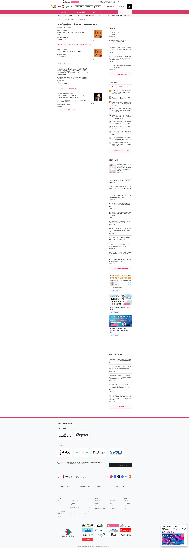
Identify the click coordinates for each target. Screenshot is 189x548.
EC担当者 (84, 1)
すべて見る (121, 406)
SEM (71, 516)
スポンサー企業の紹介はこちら (120, 465)
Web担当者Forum (64, 6)
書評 (111, 503)
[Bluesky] (122, 476)
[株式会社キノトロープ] (81, 452)
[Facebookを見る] (115, 476)
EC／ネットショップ (74, 513)
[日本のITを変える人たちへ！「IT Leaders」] (100, 531)
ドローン (105, 2)
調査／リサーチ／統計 (117, 15)
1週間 (120, 86)
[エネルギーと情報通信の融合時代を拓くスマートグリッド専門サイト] (113, 531)
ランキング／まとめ (100, 511)
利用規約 (116, 484)
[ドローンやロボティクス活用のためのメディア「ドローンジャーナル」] (113, 535)
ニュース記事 (127, 503)
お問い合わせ (99, 484)
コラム (97, 505)
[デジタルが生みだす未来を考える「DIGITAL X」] (100, 535)
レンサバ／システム (86, 511)
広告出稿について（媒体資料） (85, 484)
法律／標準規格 (61, 511)
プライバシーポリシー (65, 486)
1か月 (128, 86)
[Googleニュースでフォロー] (126, 476)
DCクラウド (113, 1)
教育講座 (109, 2)
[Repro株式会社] (81, 435)
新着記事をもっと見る (122, 74)
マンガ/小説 (112, 505)
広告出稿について (120, 6)
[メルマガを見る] (111, 476)
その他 (84, 516)
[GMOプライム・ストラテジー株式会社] (116, 452)
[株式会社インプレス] (68, 533)
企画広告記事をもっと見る (121, 268)
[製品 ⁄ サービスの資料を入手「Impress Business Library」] (87, 535)
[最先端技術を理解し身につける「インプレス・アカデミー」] (125, 535)
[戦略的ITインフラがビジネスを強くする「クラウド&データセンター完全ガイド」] (87, 526)
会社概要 (99, 486)
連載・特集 (97, 6)
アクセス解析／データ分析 (88, 15)
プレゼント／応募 (128, 505)
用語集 (65, 19)
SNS (79, 15)
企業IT (101, 1)
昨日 (113, 86)
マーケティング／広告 (67, 15)
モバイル (84, 513)
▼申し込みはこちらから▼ (168, 532)
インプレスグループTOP (119, 486)
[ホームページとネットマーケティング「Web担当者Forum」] (113, 526)
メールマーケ (60, 516)
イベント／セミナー (113, 508)
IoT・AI (108, 1)
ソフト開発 (105, 1)
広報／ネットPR (61, 513)
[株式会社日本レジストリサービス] (64, 452)
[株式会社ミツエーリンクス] (64, 435)
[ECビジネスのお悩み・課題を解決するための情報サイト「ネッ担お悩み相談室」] (87, 540)
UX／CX (72, 511)
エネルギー (102, 2)
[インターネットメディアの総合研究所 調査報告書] (125, 526)
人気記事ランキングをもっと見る (121, 151)
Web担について (110, 6)
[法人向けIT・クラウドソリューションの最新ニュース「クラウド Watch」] (87, 531)
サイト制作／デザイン (100, 15)
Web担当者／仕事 (128, 15)
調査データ (98, 503)
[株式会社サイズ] (99, 452)
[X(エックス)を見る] (118, 476)
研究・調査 (118, 1)
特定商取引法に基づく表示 (84, 486)
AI (74, 15)
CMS (109, 15)
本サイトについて (64, 484)
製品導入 (93, 1)
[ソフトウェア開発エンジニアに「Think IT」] (100, 526)
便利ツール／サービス (100, 508)
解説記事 (126, 500)
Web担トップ (59, 19)
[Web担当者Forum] (64, 477)
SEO (59, 15)
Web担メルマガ (89, 6)
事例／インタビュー (114, 500)
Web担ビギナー (79, 6)
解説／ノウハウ (99, 500)
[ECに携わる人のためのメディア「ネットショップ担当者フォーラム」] (125, 531)
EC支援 (113, 2)
